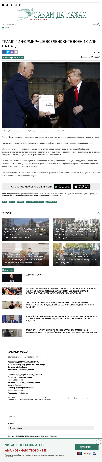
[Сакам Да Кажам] (51, 20)
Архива (11, 424)
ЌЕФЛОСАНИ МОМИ (34, 275)
